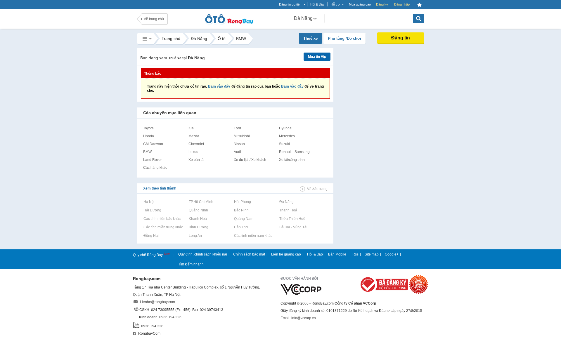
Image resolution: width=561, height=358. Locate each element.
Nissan (239, 144)
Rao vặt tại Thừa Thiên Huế (292, 219)
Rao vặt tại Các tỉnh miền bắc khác (162, 219)
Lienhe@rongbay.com (157, 302)
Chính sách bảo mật (249, 254)
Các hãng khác (155, 168)
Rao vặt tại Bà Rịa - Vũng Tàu (294, 227)
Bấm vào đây (219, 86)
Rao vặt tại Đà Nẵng (286, 202)
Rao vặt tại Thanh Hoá (288, 210)
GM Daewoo (153, 144)
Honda (148, 136)
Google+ (392, 254)
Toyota (148, 128)
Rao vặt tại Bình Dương (198, 227)
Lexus (193, 152)
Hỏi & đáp (315, 254)
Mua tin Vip (317, 57)
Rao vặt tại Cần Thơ (241, 227)
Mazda (193, 136)
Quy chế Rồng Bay (148, 255)
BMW (147, 152)
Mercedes (287, 136)
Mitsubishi (242, 136)
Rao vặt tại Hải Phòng (242, 202)
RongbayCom (148, 333)
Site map (372, 254)
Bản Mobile (337, 254)
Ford (237, 128)
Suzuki (284, 144)
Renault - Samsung (294, 152)
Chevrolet (196, 144)
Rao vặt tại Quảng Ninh (198, 210)
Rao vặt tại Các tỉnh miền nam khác (253, 236)
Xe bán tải (196, 160)
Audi (237, 152)
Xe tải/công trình (292, 160)
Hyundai (285, 128)
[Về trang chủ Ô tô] (229, 23)
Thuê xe (310, 38)
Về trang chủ (154, 19)
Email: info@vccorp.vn (298, 318)
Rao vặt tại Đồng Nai (151, 236)
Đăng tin (400, 37)
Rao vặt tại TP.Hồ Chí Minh (200, 202)
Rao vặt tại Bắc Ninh (241, 210)
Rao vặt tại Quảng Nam (243, 219)
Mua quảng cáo (360, 4)
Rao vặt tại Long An (195, 236)
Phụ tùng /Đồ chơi (344, 38)
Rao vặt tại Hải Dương (152, 210)
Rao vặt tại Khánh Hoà (197, 219)
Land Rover (152, 160)
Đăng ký (382, 4)
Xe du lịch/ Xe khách (250, 160)
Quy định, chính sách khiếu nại (202, 254)
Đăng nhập (402, 4)
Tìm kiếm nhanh (191, 264)
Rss (355, 254)
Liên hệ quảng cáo (286, 254)
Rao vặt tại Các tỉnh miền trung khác (163, 227)
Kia (191, 128)
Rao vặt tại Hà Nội (149, 202)
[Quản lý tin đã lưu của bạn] (419, 5)
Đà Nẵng (303, 18)
